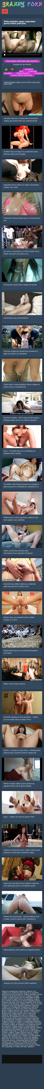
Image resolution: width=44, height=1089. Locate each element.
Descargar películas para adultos (22, 61)
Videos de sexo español (24, 1046)
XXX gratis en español (28, 1039)
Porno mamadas (27, 997)
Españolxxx (26, 1007)
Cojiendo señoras (31, 1018)
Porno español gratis (31, 1001)
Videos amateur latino (32, 994)
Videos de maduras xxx (12, 1035)
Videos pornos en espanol (13, 1018)
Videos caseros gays (10, 997)
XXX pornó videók (10, 1027)
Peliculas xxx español (27, 1015)
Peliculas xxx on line (10, 1039)
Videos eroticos (18, 1026)
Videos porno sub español (29, 1031)
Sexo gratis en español (29, 993)
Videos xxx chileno (20, 1042)
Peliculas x (13, 1031)
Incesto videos (8, 1032)
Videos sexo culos (19, 1013)
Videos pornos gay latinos (18, 1012)
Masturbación (23, 73)
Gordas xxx (7, 1037)
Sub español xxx (18, 1029)
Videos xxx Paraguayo (11, 1007)
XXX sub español (17, 1005)
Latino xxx (19, 1008)
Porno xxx (21, 996)
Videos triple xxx (9, 1021)
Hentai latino (17, 1037)
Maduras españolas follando (13, 991)
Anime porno (20, 1043)
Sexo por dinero (27, 1045)
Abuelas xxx (20, 1020)
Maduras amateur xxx (29, 1034)
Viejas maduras (32, 1020)
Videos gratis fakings (27, 1027)
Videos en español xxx (19, 1024)
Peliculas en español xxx (12, 1016)
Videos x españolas (25, 1021)
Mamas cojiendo (9, 1002)
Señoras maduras (31, 1005)
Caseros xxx (31, 991)
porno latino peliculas (22, 75)
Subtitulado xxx (32, 1026)
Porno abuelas (13, 1004)
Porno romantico (30, 1016)
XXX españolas (8, 1020)
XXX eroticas (14, 1045)
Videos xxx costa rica (29, 1004)
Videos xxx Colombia (25, 1023)
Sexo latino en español (23, 999)
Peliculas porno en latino (12, 994)
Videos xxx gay (32, 996)
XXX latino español (24, 1002)
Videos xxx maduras (10, 993)
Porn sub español (30, 1037)
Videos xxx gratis (9, 996)
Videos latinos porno (23, 1032)
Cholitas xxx (17, 1001)
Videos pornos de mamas (18, 1010)
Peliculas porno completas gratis (16, 1040)
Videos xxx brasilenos (31, 1035)
